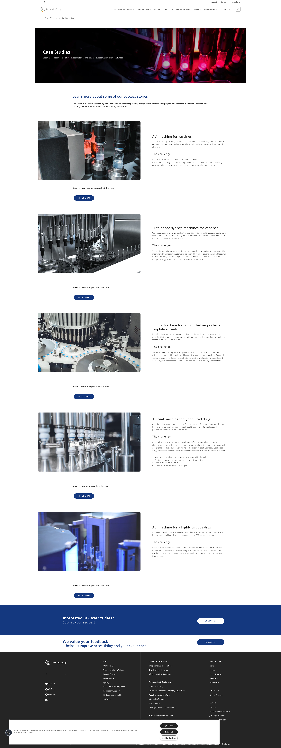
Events (212, 670)
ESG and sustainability (112, 695)
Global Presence (216, 695)
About (214, 2)
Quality (106, 682)
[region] (114, 731)
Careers (224, 2)
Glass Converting (156, 686)
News (212, 666)
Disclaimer (226, 744)
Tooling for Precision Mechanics (162, 707)
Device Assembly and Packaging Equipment (167, 691)
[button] (8, 732)
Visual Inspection (57, 18)
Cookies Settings (169, 738)
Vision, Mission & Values (113, 670)
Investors (235, 2)
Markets (197, 9)
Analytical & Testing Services (177, 9)
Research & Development (114, 686)
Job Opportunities (217, 715)
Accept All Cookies (169, 726)
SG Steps (107, 699)
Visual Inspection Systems (160, 695)
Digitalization (154, 703)
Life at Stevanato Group (220, 711)
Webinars (214, 678)
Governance (108, 678)
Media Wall (214, 682)
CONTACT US (210, 621)
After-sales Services (157, 699)
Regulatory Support (111, 691)
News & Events (210, 9)
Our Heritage (108, 666)
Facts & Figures (109, 674)
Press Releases (216, 674)
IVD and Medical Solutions (160, 674)
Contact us (225, 9)
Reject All (169, 732)
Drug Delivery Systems (158, 670)
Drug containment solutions (161, 666)
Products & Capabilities (124, 9)
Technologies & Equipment (150, 9)
